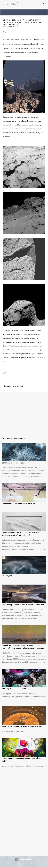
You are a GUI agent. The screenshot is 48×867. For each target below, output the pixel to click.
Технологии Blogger (25, 859)
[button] (4, 32)
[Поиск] (44, 4)
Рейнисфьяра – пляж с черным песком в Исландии (23, 605)
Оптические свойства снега (13, 463)
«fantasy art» (7, 576)
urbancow (32, 864)
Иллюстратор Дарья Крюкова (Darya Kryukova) (22, 726)
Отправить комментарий (13, 386)
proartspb (12, 4)
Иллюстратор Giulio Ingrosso (14, 689)
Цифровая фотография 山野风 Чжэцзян (18, 503)
